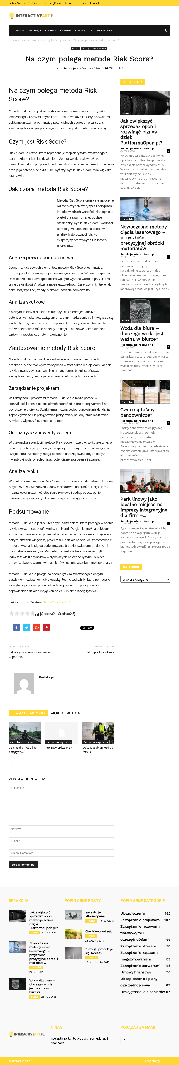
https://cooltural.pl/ (57, 602)
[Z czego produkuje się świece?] (73, 953)
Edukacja (35, 30)
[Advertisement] (119, 15)
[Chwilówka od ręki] (73, 934)
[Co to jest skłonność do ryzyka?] (98, 733)
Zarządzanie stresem (138, 946)
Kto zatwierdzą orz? (58, 747)
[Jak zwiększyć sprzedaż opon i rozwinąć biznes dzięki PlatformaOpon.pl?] (145, 103)
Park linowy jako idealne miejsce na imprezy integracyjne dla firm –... (143, 507)
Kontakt (94, 3)
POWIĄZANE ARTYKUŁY (28, 713)
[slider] (22, 613)
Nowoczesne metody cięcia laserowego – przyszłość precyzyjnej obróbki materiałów (143, 237)
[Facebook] (167, 3)
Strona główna (53, 3)
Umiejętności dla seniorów (142, 992)
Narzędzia (127, 219)
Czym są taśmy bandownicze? (137, 412)
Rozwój (80, 30)
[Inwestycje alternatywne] (73, 915)
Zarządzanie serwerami (140, 966)
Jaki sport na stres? (100, 652)
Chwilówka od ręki (98, 931)
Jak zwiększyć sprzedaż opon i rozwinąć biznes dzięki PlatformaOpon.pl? (141, 131)
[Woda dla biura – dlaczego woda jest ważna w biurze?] (145, 310)
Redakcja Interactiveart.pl (137, 148)
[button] (165, 30)
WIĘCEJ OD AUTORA (65, 713)
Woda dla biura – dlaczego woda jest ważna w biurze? (142, 333)
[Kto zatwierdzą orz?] (61, 733)
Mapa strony (152, 1061)
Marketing (104, 30)
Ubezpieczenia (132, 913)
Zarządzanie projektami (140, 920)
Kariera (65, 30)
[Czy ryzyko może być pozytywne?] (25, 733)
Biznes (19, 30)
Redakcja (70, 68)
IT (91, 30)
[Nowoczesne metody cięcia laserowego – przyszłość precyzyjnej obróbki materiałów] (145, 209)
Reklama (81, 3)
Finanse (50, 30)
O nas (68, 3)
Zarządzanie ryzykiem (94, 48)
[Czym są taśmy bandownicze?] (145, 392)
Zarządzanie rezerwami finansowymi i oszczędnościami (140, 933)
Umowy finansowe (135, 972)
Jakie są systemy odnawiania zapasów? (30, 654)
